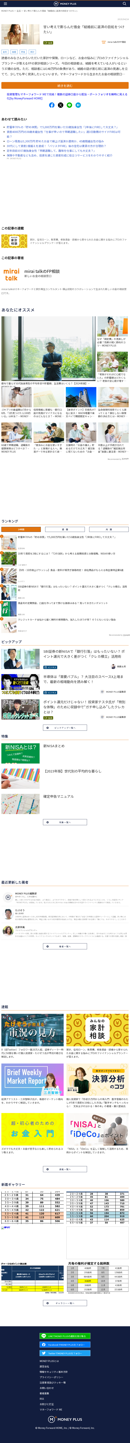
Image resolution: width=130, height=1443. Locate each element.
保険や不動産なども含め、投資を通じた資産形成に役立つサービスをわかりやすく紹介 (59, 155)
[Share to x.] (60, 105)
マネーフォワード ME (51, 1409)
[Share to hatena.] (78, 105)
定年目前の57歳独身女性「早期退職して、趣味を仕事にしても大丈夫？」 (51, 151)
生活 (19, 10)
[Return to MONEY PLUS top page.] (65, 3)
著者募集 (44, 1393)
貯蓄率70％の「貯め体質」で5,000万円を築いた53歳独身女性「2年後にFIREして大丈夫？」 (63, 127)
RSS (42, 1398)
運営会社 (44, 1366)
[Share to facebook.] (52, 105)
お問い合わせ (47, 1388)
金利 (5, 51)
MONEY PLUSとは (49, 1361)
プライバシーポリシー (51, 1377)
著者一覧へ (65, 946)
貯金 (23, 51)
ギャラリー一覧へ (65, 1303)
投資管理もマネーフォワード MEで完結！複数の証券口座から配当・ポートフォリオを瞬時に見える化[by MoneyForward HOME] (67, 96)
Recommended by (114, 459)
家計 (32, 51)
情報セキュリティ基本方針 (54, 1371)
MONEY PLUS (7, 10)
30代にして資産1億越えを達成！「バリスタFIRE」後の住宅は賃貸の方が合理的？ (56, 146)
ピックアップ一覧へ (65, 727)
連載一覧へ (65, 1169)
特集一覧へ (65, 822)
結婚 (14, 51)
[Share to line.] (69, 105)
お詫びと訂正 (47, 1404)
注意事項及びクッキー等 (53, 1382)
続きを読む (65, 85)
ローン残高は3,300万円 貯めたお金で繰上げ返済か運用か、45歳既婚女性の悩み (55, 141)
